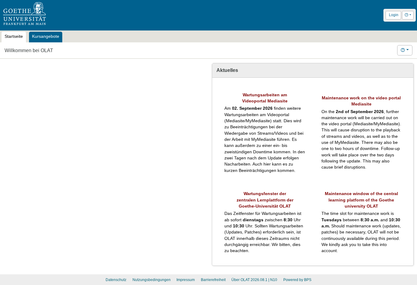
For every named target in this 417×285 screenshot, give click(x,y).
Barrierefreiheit (213, 280)
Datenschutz (116, 280)
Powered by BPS (297, 280)
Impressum (185, 280)
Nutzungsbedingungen (151, 280)
